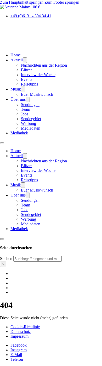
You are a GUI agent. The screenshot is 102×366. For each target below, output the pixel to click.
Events (26, 79)
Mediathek (19, 133)
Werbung (28, 123)
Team (25, 109)
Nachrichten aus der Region (44, 65)
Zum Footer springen (61, 2)
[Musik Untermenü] (23, 89)
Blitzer (26, 70)
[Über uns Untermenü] (28, 99)
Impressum (19, 336)
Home (15, 55)
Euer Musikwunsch (37, 94)
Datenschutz (20, 331)
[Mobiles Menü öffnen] (2, 143)
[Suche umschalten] (2, 239)
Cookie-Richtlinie (25, 327)
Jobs (24, 114)
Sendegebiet (31, 118)
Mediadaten (30, 128)
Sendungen (30, 104)
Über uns (18, 99)
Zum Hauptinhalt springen (21, 2)
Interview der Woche (38, 74)
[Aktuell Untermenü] (25, 60)
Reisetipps (29, 84)
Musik (15, 89)
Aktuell (16, 60)
